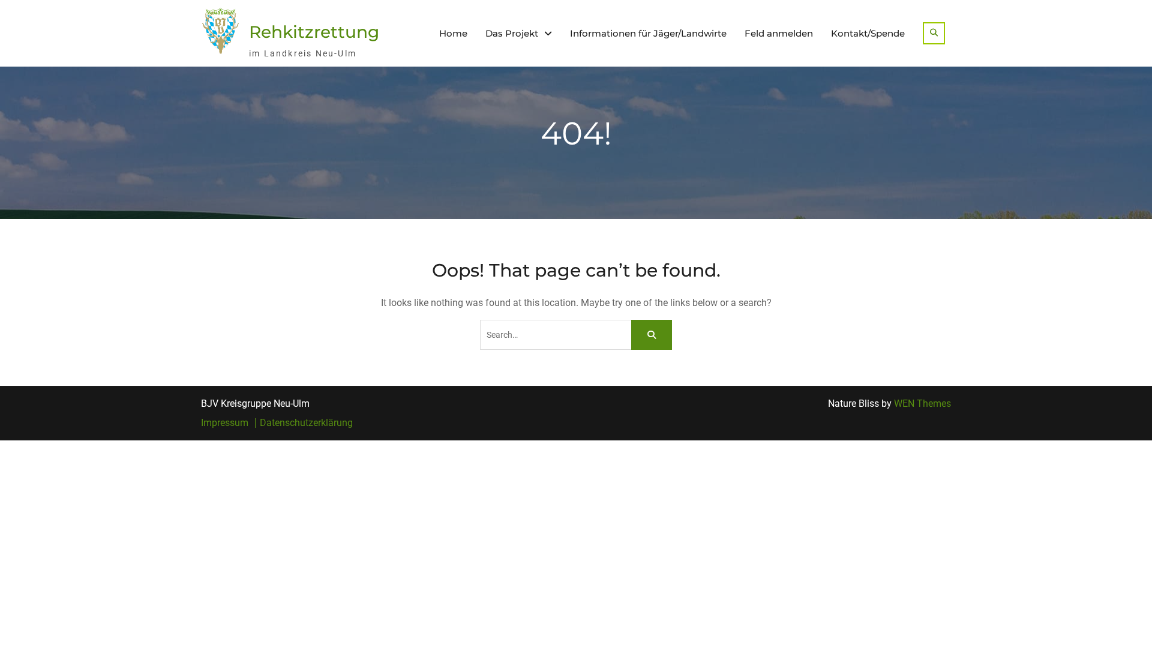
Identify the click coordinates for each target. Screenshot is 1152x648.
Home (453, 33)
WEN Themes (922, 403)
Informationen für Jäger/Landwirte (648, 33)
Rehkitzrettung (314, 32)
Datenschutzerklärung (306, 423)
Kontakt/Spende (868, 33)
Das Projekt (511, 33)
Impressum (224, 423)
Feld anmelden (779, 33)
